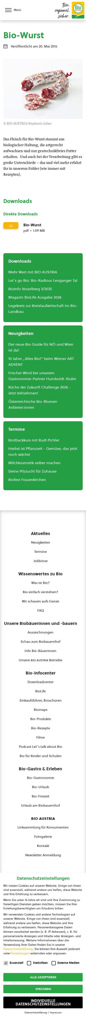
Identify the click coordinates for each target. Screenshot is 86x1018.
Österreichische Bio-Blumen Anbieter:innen (32, 404)
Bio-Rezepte (40, 728)
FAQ (40, 610)
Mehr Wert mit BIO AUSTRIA (32, 272)
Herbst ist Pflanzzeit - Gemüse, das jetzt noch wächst (42, 451)
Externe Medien (68, 962)
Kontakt (43, 845)
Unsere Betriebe (40, 660)
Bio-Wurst (32, 225)
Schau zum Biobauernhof (40, 641)
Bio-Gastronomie (40, 777)
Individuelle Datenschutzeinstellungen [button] (43, 1002)
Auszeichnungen (40, 632)
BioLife (40, 691)
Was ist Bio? (40, 582)
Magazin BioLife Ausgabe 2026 (35, 297)
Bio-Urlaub (40, 787)
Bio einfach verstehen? (40, 592)
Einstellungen (20, 953)
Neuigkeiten (40, 542)
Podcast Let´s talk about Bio (40, 746)
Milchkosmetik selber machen (34, 462)
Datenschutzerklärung (18, 949)
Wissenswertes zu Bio (40, 574)
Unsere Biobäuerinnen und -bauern (40, 623)
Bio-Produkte (40, 718)
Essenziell (16, 962)
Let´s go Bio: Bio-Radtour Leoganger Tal (42, 280)
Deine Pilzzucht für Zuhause (32, 471)
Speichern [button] (43, 989)
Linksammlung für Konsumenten (43, 827)
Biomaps (40, 709)
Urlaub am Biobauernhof (40, 805)
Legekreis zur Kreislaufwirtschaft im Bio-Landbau (43, 308)
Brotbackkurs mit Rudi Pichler (33, 440)
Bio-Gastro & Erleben (40, 769)
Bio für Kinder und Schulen (41, 755)
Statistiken (40, 962)
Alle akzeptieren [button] (43, 977)
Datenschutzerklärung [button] (36, 1012)
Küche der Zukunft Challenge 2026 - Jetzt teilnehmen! (39, 390)
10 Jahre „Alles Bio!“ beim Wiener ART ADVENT (41, 361)
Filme (40, 737)
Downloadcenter (41, 682)
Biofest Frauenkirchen (27, 479)
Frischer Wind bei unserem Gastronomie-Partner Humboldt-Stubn (42, 375)
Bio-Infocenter (41, 673)
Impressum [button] (56, 1012)
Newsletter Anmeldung (43, 855)
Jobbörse (41, 560)
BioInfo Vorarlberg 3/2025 (30, 288)
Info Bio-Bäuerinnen (40, 650)
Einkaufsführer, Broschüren (41, 700)
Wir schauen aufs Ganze (40, 601)
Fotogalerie (43, 836)
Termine (40, 551)
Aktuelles (40, 533)
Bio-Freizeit (40, 796)
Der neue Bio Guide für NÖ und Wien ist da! (40, 347)
